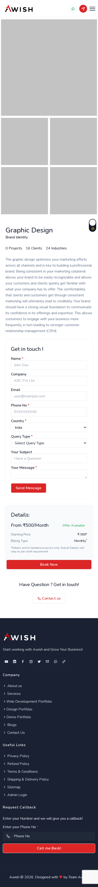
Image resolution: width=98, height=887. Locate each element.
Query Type (22, 436)
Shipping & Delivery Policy (27, 779)
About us (14, 685)
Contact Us (15, 732)
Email (15, 389)
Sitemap (13, 787)
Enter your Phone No (21, 827)
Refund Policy (17, 763)
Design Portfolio (19, 709)
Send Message (28, 488)
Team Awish (78, 877)
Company (18, 374)
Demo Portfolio (18, 717)
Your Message (24, 467)
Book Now (49, 564)
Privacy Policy (17, 756)
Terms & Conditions (22, 771)
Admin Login (16, 794)
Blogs (11, 724)
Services (13, 693)
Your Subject (21, 452)
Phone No (20, 405)
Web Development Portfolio (29, 701)
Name (17, 358)
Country (18, 420)
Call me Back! (49, 848)
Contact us (51, 598)
